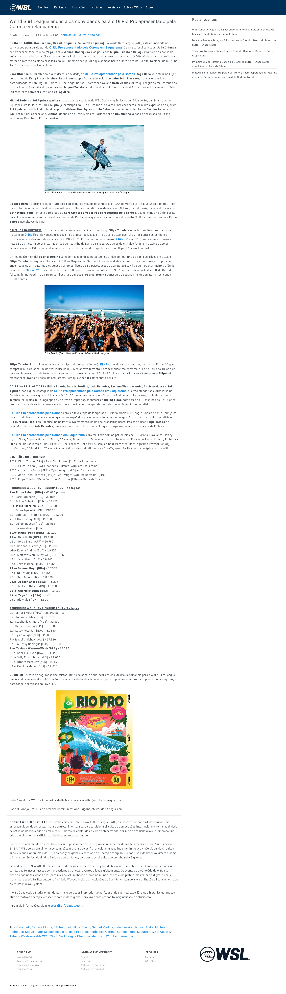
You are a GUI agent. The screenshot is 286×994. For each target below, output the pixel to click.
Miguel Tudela (54, 931)
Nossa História (25, 957)
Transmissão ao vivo (28, 965)
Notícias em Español (92, 969)
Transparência (25, 969)
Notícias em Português (93, 965)
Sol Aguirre (162, 931)
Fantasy (149, 957)
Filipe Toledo (81, 927)
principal (94, 35)
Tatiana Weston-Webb (25, 936)
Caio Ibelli (23, 927)
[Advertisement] (217, 111)
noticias (66, 35)
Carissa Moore (42, 927)
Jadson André (144, 927)
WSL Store (151, 961)
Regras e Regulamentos (30, 961)
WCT (45, 936)
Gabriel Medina (102, 927)
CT (56, 927)
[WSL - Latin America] (21, 7)
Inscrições (86, 961)
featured (65, 927)
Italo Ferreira (124, 927)
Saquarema (145, 931)
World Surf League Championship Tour (77, 936)
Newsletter (87, 957)
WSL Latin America (119, 936)
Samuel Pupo (126, 931)
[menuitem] (43, 7)
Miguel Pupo (34, 931)
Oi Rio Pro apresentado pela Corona (90, 931)
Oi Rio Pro (79, 35)
